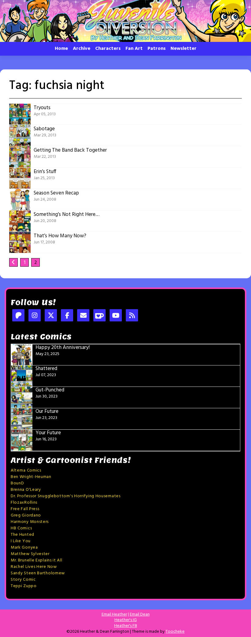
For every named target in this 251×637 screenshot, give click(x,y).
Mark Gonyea (24, 547)
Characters (108, 49)
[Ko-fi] (99, 316)
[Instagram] (34, 316)
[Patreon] (18, 316)
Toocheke (175, 631)
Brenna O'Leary (26, 489)
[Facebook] (67, 316)
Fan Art (134, 49)
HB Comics (21, 528)
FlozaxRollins (24, 502)
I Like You (21, 541)
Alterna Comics (26, 470)
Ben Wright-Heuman (31, 476)
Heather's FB (125, 625)
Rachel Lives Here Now (34, 566)
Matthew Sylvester (30, 553)
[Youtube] (116, 316)
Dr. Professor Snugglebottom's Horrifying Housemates (66, 496)
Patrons (157, 49)
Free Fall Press (25, 509)
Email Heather (114, 614)
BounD (17, 483)
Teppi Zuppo (24, 586)
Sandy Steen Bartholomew (38, 573)
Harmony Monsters (30, 521)
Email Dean (140, 614)
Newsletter (183, 49)
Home (61, 49)
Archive (81, 49)
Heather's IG (125, 620)
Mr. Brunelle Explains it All (36, 560)
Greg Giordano (26, 515)
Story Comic (23, 579)
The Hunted (22, 534)
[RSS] (132, 316)
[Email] (83, 316)
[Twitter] (51, 316)
